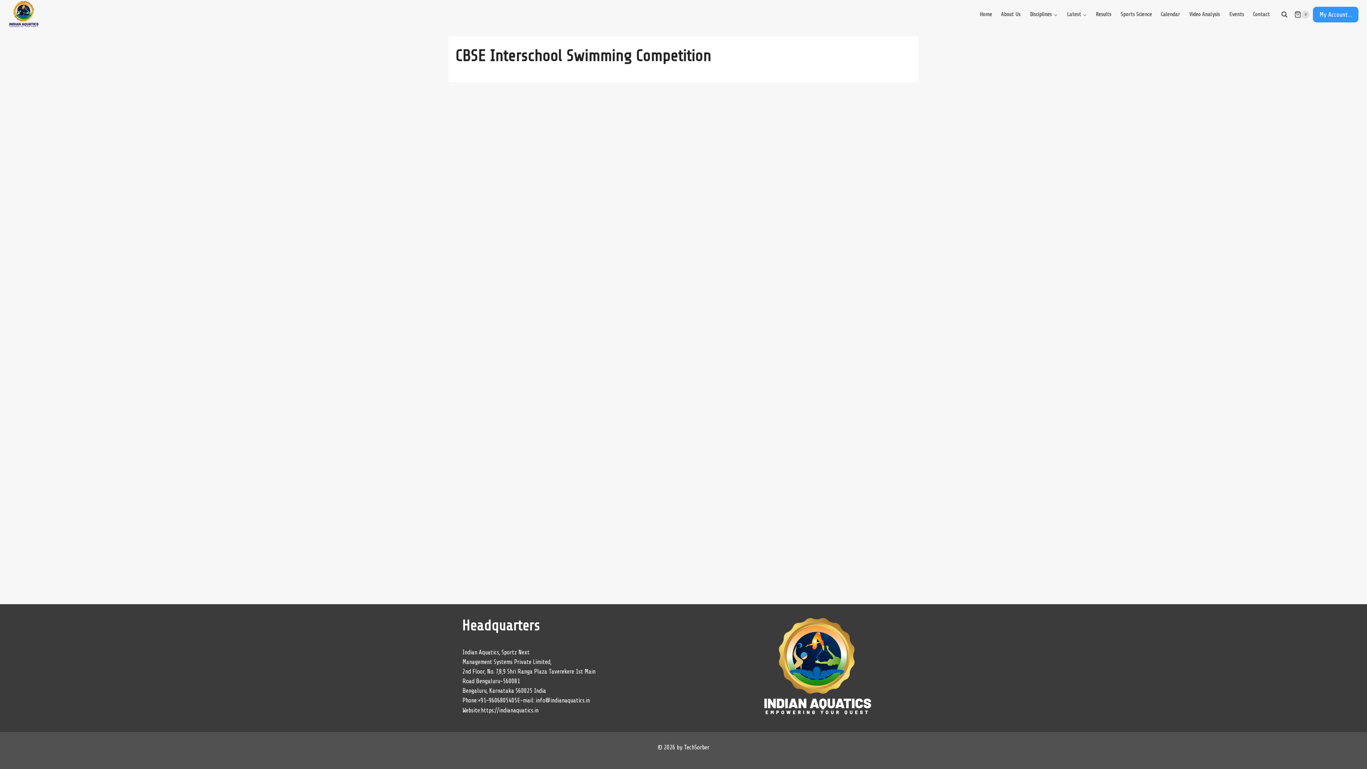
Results (1103, 14)
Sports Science (1136, 14)
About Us (1011, 14)
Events (1236, 14)
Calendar (1170, 14)
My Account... (1335, 14)
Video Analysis (1204, 14)
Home (986, 14)
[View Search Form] (1284, 14)
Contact (1261, 14)
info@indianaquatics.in (563, 700)
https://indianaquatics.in (510, 710)
